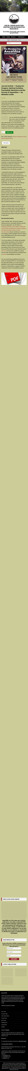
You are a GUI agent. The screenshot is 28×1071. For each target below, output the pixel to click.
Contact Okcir (4, 1024)
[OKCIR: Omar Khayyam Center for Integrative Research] (14, 12)
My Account (14, 40)
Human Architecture (18, 136)
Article (24, 136)
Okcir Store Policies (5, 1015)
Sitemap (3, 1026)
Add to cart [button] (5, 348)
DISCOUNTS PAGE (22, 1041)
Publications (21, 37)
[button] (24, 48)
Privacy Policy (4, 1018)
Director (13, 37)
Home (3, 37)
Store (8, 40)
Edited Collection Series (7, 138)
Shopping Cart (4, 1022)
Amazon (5, 254)
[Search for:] (14, 43)
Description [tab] (6, 143)
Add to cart (9, 132)
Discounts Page (4, 1013)
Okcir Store (4, 250)
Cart (19, 40)
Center (8, 37)
